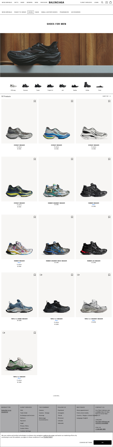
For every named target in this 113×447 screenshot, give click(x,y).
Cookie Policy (24, 428)
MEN (36, 2)
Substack (61, 423)
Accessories (75, 12)
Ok (103, 442)
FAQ (21, 410)
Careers (41, 410)
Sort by (106, 96)
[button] (17, 142)
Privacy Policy (24, 426)
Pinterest (61, 418)
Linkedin (60, 420)
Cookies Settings (25, 431)
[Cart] (110, 2)
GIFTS (16, 2)
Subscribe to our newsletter (6, 411)
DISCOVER (43, 2)
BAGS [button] (22, 2)
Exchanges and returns (27, 415)
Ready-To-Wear (20, 12)
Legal (22, 423)
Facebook (61, 410)
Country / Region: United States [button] (87, 415)
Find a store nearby (83, 413)
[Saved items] (106, 2)
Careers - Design (44, 413)
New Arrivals (7, 12)
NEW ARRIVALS (7, 2)
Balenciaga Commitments (43, 419)
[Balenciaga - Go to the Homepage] (56, 2)
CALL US (100, 428)
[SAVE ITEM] (34, 101)
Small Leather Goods (49, 12)
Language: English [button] (82, 418)
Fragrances (64, 12)
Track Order (23, 413)
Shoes (30, 12)
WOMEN (29, 2)
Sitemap (41, 415)
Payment (23, 420)
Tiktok (60, 415)
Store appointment (83, 410)
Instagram (61, 413)
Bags (37, 12)
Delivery (22, 418)
